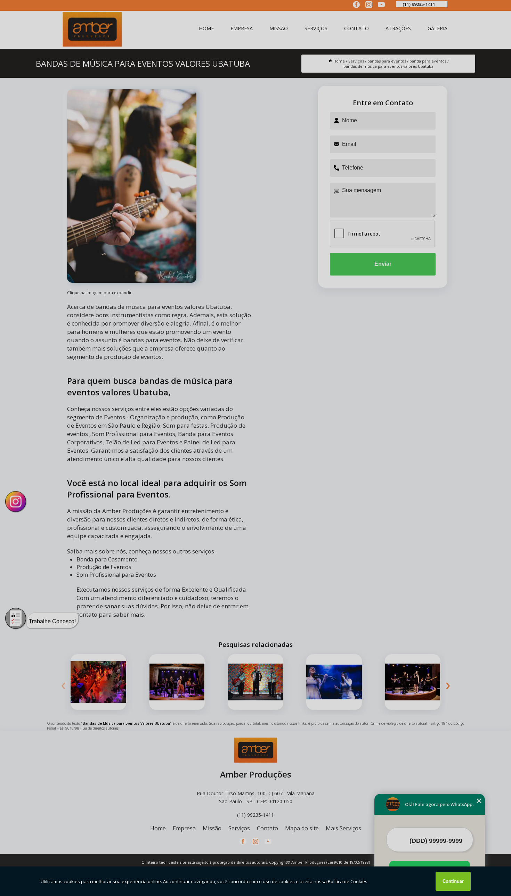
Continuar (453, 881)
